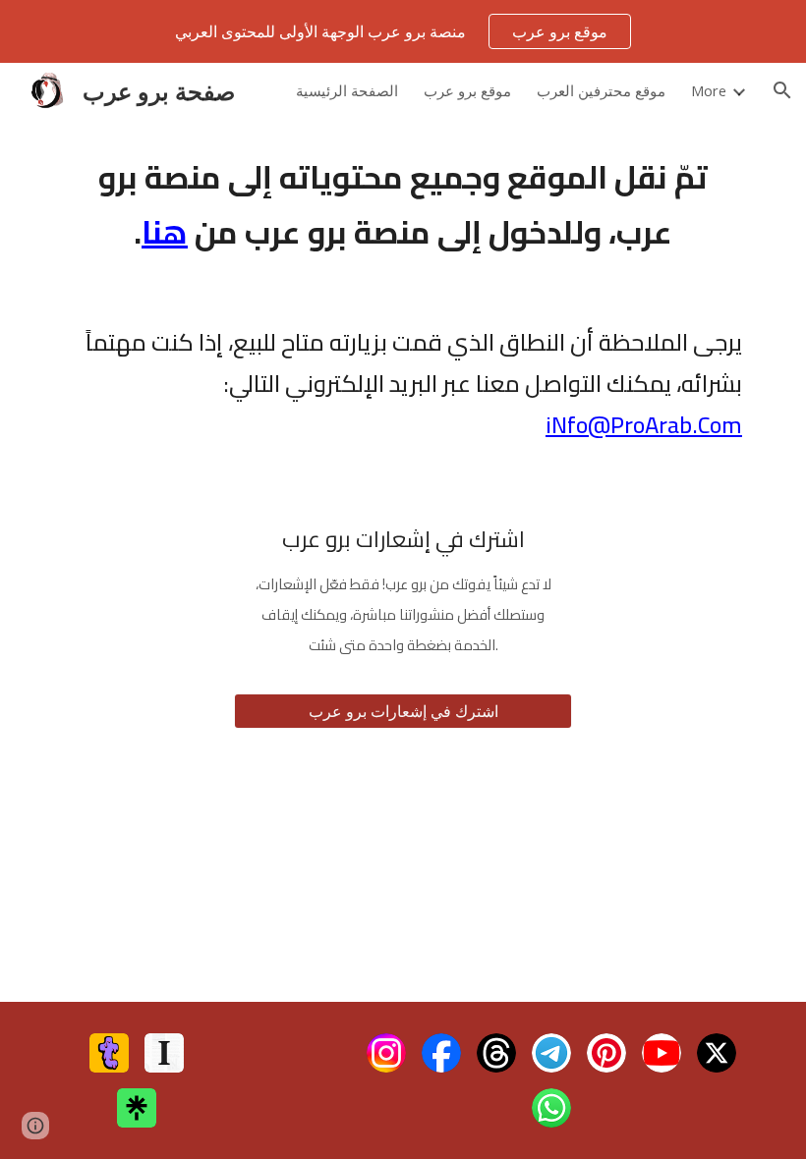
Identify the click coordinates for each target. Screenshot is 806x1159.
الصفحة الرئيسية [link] (347, 90)
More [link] (708, 90)
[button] (782, 90)
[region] (403, 31)
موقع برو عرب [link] (467, 90)
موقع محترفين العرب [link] (601, 90)
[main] (403, 204)
